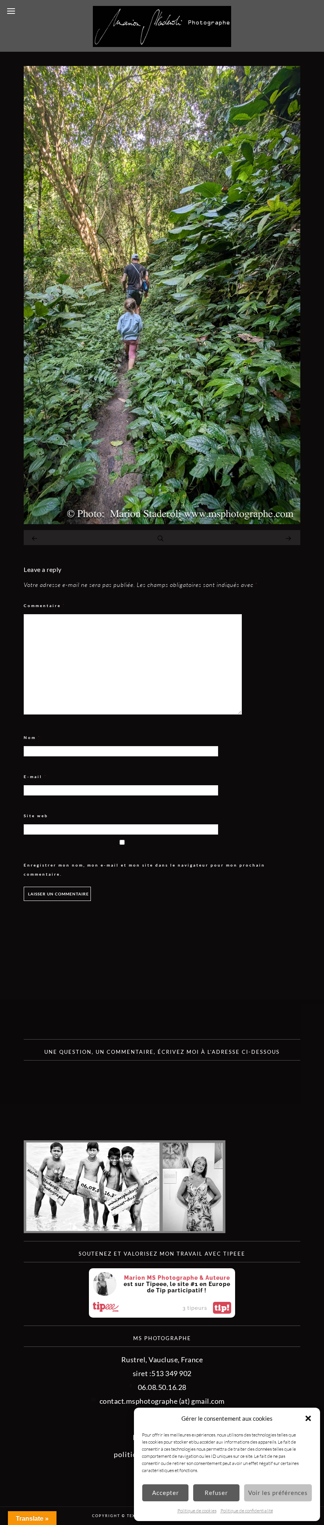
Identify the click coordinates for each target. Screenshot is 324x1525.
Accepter (165, 1492)
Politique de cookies (197, 1511)
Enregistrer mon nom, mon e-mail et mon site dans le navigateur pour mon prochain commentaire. (144, 869)
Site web (36, 815)
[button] (308, 1418)
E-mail (35, 776)
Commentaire (45, 605)
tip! (222, 1308)
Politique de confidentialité (246, 1511)
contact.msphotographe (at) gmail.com (162, 1401)
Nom (32, 737)
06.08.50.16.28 (162, 1387)
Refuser (216, 1492)
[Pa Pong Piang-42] (162, 521)
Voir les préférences (278, 1492)
